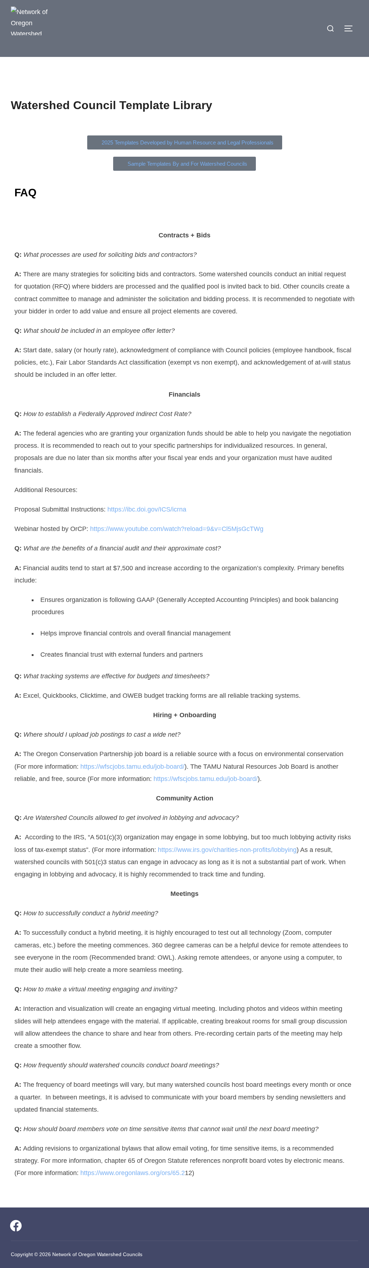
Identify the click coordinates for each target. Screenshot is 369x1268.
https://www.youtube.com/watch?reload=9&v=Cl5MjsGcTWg (176, 528)
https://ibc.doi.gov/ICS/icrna (146, 509)
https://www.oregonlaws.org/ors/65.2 (132, 1173)
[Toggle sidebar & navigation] (351, 28)
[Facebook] (16, 1225)
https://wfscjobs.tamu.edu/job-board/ (132, 766)
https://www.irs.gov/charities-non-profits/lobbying (227, 849)
